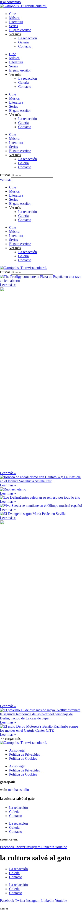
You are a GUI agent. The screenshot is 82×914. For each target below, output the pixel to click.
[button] (10, 738)
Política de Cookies (23, 758)
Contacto (24, 46)
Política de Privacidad (24, 754)
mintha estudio (18, 790)
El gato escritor (20, 30)
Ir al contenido (10, 2)
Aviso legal (17, 750)
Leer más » (8, 285)
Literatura (16, 22)
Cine (12, 14)
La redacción (27, 38)
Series (13, 26)
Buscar (5, 175)
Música (14, 18)
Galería (23, 42)
